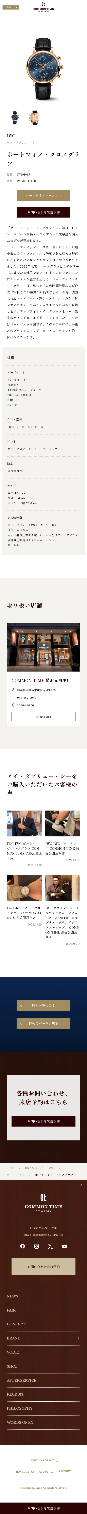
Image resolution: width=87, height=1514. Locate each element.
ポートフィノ (15, 1175)
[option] (77, 1511)
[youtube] (64, 1246)
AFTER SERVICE (21, 1380)
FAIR (11, 1310)
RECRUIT (15, 1394)
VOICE (13, 1352)
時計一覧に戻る (43, 1005)
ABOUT (44, 1471)
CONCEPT (16, 1324)
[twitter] (50, 1246)
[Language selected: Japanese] (77, 1510)
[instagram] (36, 1246)
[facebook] (22, 1246)
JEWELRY (22, 1471)
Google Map (43, 716)
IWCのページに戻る (43, 1023)
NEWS (12, 1296)
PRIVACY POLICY (42, 1460)
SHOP (12, 1366)
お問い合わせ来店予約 (43, 212)
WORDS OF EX (20, 1423)
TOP (10, 1168)
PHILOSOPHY (19, 1408)
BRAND (31, 1168)
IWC (51, 1168)
